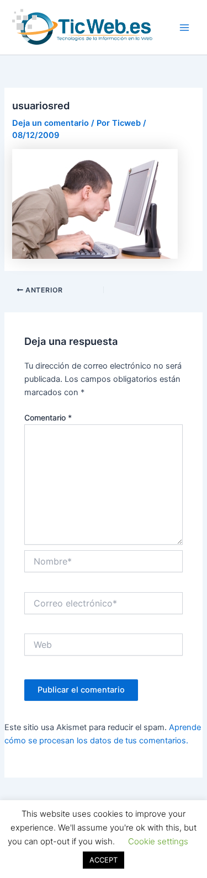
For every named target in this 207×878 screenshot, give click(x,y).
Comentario (48, 417)
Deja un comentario (50, 123)
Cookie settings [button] (158, 841)
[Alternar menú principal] (184, 27)
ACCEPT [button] (103, 859)
